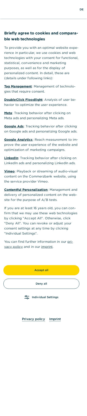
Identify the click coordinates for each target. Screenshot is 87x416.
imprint (47, 247)
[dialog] (43, 208)
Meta (8, 113)
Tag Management (18, 86)
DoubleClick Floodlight (23, 100)
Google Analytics (18, 140)
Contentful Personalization (26, 190)
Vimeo (9, 171)
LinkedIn (11, 158)
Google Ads (14, 126)
